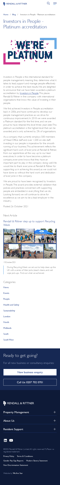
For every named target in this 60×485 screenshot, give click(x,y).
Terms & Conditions (25, 456)
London (6, 316)
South (6, 333)
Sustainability (9, 310)
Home (5, 14)
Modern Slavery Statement (37, 460)
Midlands (7, 327)
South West (8, 339)
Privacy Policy (8, 456)
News (6, 287)
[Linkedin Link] (5, 439)
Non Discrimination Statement (15, 465)
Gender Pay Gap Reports (13, 460)
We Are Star (18, 473)
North (6, 322)
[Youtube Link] (11, 439)
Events (6, 293)
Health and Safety (11, 304)
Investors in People (29, 92)
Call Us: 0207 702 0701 (30, 382)
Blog (14, 14)
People (6, 298)
